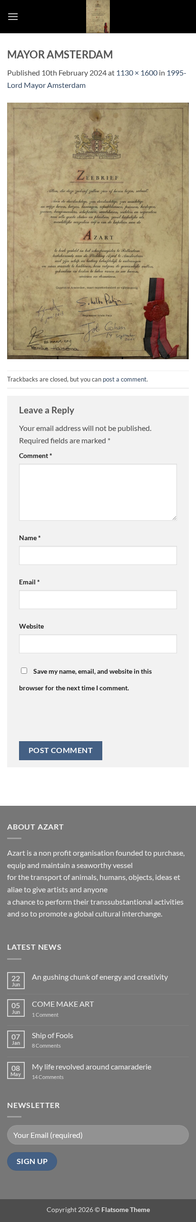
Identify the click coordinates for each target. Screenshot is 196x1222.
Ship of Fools (52, 1035)
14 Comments (62, 1077)
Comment (35, 455)
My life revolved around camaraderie (91, 1066)
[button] (13, 16)
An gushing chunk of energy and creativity (100, 976)
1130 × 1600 (136, 72)
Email (29, 582)
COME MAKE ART (63, 1003)
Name (30, 538)
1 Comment (53, 1015)
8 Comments (52, 1045)
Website (31, 626)
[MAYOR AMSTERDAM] (98, 229)
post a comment (125, 379)
